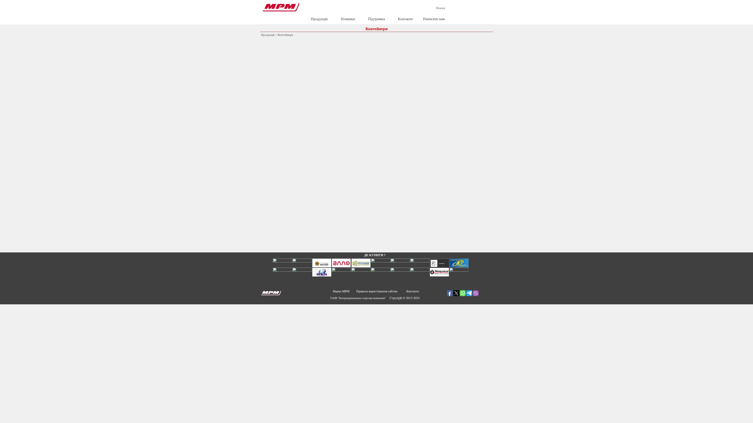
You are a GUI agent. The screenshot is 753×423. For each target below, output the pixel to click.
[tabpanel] (375, 298)
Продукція (319, 19)
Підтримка (376, 19)
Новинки (348, 19)
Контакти (405, 19)
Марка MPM (341, 291)
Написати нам (434, 19)
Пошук (440, 8)
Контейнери (285, 34)
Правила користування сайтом (376, 291)
